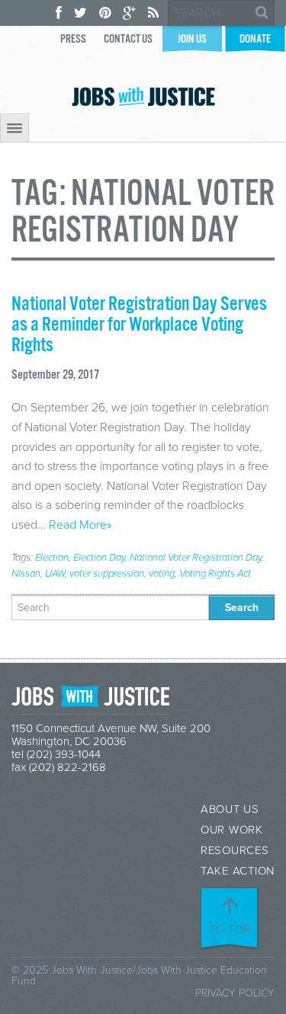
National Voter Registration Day (196, 558)
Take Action (238, 871)
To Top (230, 929)
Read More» (80, 525)
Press (73, 39)
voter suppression (106, 574)
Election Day (99, 558)
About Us (230, 809)
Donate (255, 39)
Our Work (232, 830)
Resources (235, 850)
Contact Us (128, 39)
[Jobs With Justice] (143, 96)
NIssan (25, 574)
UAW (55, 574)
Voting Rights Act (215, 574)
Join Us (192, 39)
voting (162, 574)
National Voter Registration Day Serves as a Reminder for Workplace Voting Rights (139, 325)
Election (52, 558)
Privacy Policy (235, 993)
